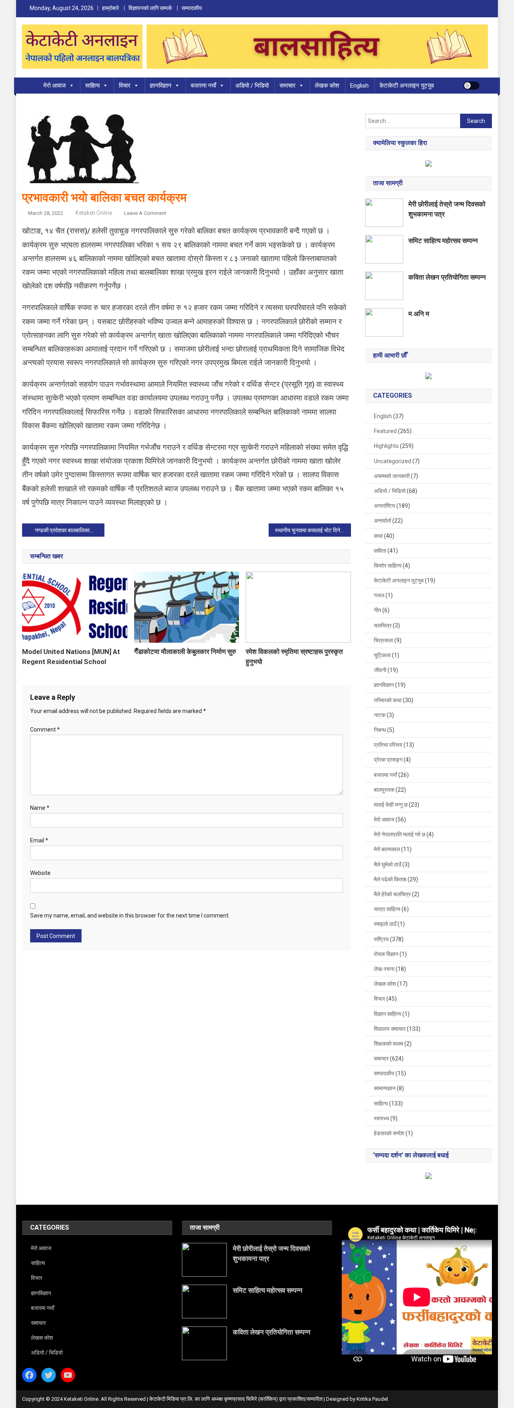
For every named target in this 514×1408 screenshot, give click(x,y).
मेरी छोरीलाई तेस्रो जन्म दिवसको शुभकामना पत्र (446, 209)
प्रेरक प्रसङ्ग (388, 759)
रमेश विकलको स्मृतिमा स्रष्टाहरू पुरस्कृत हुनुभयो (294, 657)
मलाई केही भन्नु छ (391, 804)
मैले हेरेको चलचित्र (392, 894)
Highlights (386, 446)
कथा (378, 536)
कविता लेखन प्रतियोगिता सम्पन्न (447, 277)
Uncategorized (392, 461)
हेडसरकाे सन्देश (389, 1133)
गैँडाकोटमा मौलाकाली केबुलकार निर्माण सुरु (185, 652)
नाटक (380, 715)
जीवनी (380, 670)
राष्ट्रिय (381, 939)
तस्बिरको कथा (388, 700)
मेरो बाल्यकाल (387, 849)
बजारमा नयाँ (203, 85)
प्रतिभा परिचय (388, 745)
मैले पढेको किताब (390, 879)
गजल (379, 595)
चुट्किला (382, 655)
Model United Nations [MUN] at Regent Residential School (71, 657)
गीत (377, 610)
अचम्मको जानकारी (392, 476)
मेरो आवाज (54, 85)
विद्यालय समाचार (390, 1029)
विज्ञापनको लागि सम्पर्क (150, 8)
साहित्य (92, 85)
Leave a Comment (145, 213)
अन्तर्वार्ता (382, 520)
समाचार (287, 85)
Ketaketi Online (93, 213)
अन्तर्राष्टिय (384, 506)
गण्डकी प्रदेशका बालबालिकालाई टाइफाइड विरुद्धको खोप (69, 530)
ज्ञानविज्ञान (160, 85)
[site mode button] (471, 86)
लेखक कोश (327, 85)
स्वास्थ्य (381, 1118)
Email (39, 840)
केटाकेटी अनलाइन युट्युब (406, 85)
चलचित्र (383, 625)
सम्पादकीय (192, 8)
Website (40, 873)
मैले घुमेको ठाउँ (387, 864)
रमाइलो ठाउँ (385, 924)
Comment (45, 729)
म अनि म (418, 314)
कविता (380, 551)
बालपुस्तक (384, 790)
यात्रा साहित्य (387, 909)
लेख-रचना (384, 969)
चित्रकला (383, 640)
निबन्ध (380, 730)
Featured (385, 431)
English (359, 85)
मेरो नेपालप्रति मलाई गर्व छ (399, 834)
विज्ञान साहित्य (387, 1014)
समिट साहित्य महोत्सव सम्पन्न (443, 241)
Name (39, 808)
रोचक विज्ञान (386, 954)
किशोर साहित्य (388, 565)
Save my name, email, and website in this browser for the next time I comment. (130, 915)
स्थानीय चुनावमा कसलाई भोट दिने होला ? (313, 530)
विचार (125, 85)
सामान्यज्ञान (385, 1088)
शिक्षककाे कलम (388, 1043)
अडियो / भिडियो (252, 85)
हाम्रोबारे (110, 8)
